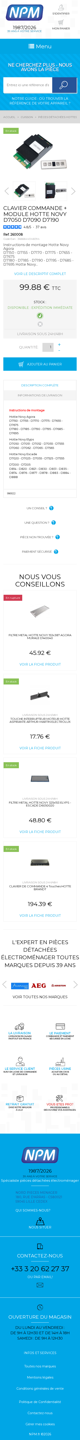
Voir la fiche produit (40, 664)
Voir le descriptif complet (40, 274)
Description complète (39, 385)
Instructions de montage (27, 410)
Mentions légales (40, 1377)
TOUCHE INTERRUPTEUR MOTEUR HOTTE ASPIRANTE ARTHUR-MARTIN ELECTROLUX (40, 720)
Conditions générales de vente (40, 1389)
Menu (43, 46)
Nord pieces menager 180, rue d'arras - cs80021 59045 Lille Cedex (39, 1197)
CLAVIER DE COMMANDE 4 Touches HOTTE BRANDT (40, 887)
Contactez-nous (40, 1413)
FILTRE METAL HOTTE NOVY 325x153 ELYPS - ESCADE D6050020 (40, 804)
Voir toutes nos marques (40, 997)
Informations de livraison (40, 395)
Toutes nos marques (40, 1366)
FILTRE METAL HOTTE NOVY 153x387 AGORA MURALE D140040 (40, 636)
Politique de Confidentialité (40, 1402)
